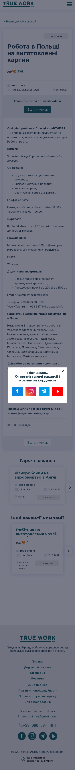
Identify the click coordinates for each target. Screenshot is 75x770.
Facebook (17, 391)
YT (57, 391)
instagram (30, 391)
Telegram (44, 391)
